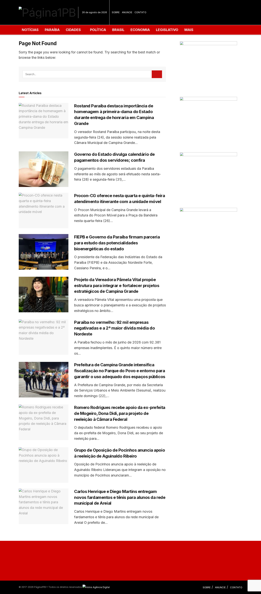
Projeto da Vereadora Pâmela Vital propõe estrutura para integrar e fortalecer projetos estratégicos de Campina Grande (116, 285)
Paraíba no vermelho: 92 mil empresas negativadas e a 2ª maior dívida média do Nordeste (114, 328)
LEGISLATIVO (167, 30)
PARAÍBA (52, 30)
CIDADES (73, 30)
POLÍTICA (98, 30)
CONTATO (140, 12)
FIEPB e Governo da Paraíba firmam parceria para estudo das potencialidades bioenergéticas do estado (117, 242)
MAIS (188, 30)
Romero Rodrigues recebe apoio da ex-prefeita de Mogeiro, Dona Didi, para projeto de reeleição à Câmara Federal (119, 413)
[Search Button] (157, 74)
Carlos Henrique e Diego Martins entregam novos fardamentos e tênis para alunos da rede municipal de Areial (119, 497)
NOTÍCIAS (30, 30)
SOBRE (116, 12)
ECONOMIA (140, 30)
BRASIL (118, 30)
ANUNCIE (127, 12)
